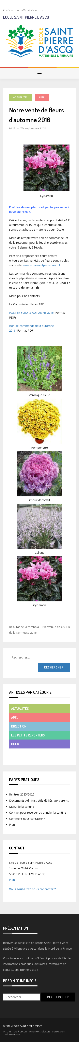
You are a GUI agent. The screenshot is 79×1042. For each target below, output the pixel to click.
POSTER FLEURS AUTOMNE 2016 (31, 312)
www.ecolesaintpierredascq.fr (41, 265)
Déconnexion (12, 1034)
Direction (18, 726)
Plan (12, 824)
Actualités (20, 97)
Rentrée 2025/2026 (21, 794)
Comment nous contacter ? (27, 819)
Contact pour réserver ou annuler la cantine (37, 812)
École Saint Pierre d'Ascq (27, 1026)
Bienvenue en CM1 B (56, 627)
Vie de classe (21, 753)
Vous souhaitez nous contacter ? (32, 889)
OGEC (15, 744)
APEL (42, 97)
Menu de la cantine (21, 807)
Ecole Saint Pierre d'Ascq (26, 17)
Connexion (58, 1031)
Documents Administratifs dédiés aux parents (39, 800)
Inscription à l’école (15, 1031)
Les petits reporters (28, 735)
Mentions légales (39, 1031)
